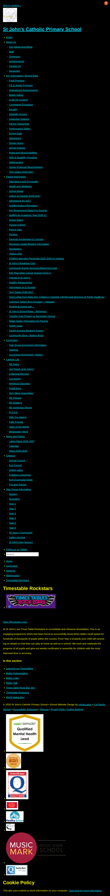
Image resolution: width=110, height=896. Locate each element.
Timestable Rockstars (17, 580)
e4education (85, 704)
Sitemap (44, 709)
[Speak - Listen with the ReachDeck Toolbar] (106, 3)
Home (9, 561)
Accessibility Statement (25, 709)
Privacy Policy (58, 709)
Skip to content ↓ (12, 5)
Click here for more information (85, 890)
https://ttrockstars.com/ (15, 622)
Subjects (10, 570)
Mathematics (13, 575)
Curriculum (12, 566)
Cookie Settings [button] (74, 709)
